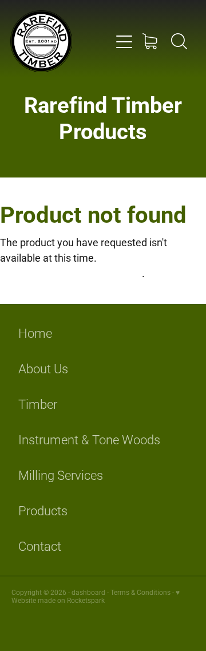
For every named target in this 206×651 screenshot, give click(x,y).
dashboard (88, 592)
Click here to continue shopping (71, 273)
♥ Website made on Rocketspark (95, 596)
